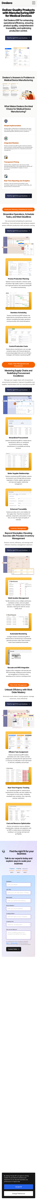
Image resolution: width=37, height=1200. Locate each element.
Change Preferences (18, 1193)
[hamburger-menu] (33, 2)
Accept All (18, 1187)
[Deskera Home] (7, 3)
